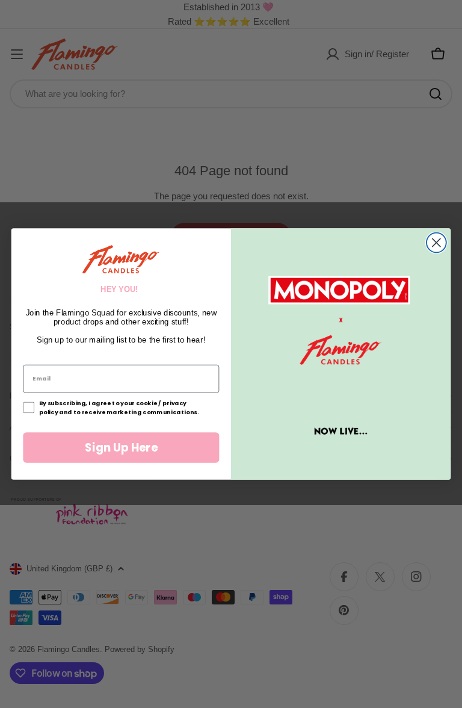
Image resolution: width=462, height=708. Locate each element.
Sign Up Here (121, 447)
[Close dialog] (436, 243)
